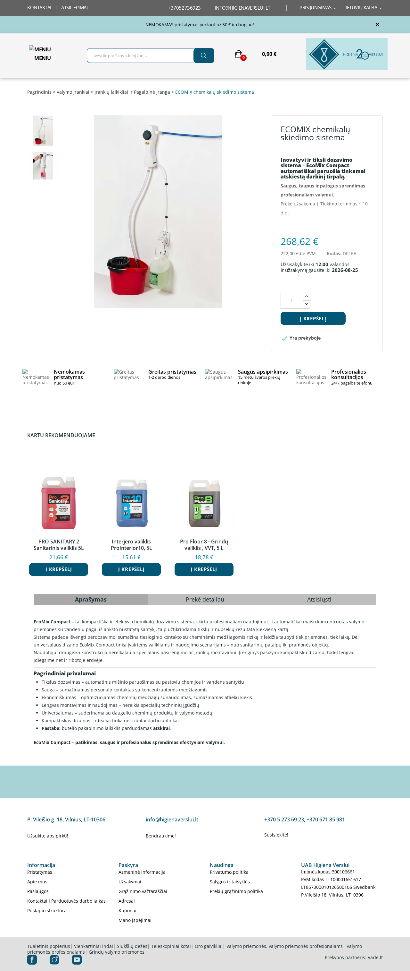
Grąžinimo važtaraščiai (143, 891)
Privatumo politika (229, 872)
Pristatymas (39, 872)
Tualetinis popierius (48, 946)
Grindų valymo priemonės (116, 952)
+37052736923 (184, 7)
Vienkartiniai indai (93, 946)
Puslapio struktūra (47, 910)
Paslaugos (38, 891)
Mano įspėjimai (135, 920)
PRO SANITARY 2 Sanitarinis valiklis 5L (59, 544)
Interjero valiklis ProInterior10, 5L (131, 544)
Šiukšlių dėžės (132, 946)
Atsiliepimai (74, 7)
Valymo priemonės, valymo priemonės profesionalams (284, 946)
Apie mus (37, 882)
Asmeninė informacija (142, 872)
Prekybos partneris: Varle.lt (354, 957)
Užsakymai (130, 882)
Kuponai (127, 910)
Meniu (42, 58)
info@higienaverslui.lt (242, 7)
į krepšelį (313, 318)
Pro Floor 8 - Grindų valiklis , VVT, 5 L (204, 544)
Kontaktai (39, 7)
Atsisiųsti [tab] (319, 599)
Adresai (127, 901)
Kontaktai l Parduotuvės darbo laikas (66, 901)
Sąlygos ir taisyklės (230, 882)
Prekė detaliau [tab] (205, 599)
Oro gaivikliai (209, 946)
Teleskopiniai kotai (171, 946)
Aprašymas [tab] (91, 599)
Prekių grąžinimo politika (236, 891)
